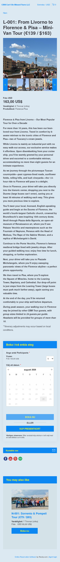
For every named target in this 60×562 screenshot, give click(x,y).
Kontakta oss (12, 450)
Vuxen (12, 357)
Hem (5, 12)
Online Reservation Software (25, 557)
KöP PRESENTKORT (30, 428)
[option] (10, 85)
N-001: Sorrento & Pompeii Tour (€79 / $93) (29, 515)
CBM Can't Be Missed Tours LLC (16, 4)
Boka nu (24, 530)
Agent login (53, 557)
